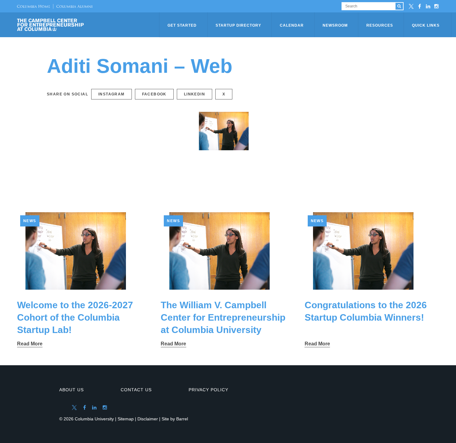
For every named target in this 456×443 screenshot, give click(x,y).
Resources (379, 25)
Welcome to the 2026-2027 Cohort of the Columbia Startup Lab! (75, 317)
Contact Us (136, 390)
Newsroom (335, 25)
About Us (71, 390)
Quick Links (426, 25)
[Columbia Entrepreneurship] (88, 24)
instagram (111, 94)
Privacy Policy (208, 390)
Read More (29, 343)
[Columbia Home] (33, 6)
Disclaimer (147, 418)
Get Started (182, 25)
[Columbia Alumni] (72, 6)
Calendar (292, 25)
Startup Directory (238, 25)
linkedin (194, 94)
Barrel (182, 418)
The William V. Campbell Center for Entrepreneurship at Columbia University (223, 317)
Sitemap (126, 418)
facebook (154, 94)
